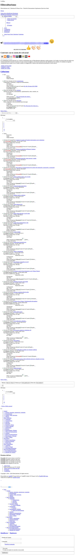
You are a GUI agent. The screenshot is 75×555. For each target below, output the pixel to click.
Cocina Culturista (16, 505)
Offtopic (11, 496)
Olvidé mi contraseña (10, 544)
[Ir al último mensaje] (36, 146)
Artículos (18, 90)
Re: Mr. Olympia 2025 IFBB (30, 86)
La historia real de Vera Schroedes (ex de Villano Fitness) (26, 271)
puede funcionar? (17, 368)
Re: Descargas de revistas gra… (31, 105)
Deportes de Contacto (14, 530)
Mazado (7, 243)
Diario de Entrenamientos (15, 513)
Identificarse (10, 13)
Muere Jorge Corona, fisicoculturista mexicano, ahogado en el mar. (28, 359)
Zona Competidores (11, 522)
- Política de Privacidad (6, 65)
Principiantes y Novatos (14, 514)
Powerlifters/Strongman (14, 526)
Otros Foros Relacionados (12, 527)
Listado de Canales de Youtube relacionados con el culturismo (30, 140)
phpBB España (16, 477)
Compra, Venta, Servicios (15, 494)
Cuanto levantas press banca (19, 186)
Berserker (18, 220)
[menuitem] (11, 18)
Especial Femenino (13, 519)
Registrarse (15, 13)
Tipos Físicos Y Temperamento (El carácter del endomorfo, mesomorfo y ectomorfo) (35, 167)
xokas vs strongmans (18, 251)
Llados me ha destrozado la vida (20, 222)
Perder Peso (12, 521)
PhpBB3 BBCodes (43, 476)
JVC (6, 214)
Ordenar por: (18, 382)
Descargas (18, 100)
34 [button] (4, 129)
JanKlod (10, 107)
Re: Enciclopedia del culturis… (24, 96)
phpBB (10, 476)
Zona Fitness (9, 517)
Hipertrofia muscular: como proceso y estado (26, 158)
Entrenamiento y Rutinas (15, 509)
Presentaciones (12, 493)
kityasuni (7, 178)
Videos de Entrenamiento (18, 510)
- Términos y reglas (5, 67)
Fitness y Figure (13, 525)
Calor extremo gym (17, 204)
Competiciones (19, 81)
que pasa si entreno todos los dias (21, 292)
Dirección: (33, 382)
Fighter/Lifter (19, 239)
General (8, 490)
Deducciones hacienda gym (19, 242)
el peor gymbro (16, 232)
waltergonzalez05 (12, 98)
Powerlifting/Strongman (14, 528)
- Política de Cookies (5, 68)
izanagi (10, 87)
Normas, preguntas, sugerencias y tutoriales (19, 492)
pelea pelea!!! (16, 340)
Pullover (18, 259)
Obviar (2, 10)
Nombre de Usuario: (6, 537)
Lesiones (11, 511)
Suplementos (12, 506)
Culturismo (5, 71)
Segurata (18, 183)
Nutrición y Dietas (13, 504)
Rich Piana (7, 205)
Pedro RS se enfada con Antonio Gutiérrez (27, 349)
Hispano (7, 351)
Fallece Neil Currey (17, 311)
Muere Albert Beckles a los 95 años (21, 213)
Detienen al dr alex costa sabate (20, 281)
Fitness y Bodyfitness (14, 518)
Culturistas (11, 523)
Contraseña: (4, 541)
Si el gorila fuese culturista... (19, 321)
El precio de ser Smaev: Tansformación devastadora (25, 301)
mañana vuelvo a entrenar (19, 195)
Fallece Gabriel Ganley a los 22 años (21, 176)
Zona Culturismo (10, 497)
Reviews (14, 507)
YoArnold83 (8, 141)
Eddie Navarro (8, 272)
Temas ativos (4, 13)
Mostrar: (4, 382)
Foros (5, 489)
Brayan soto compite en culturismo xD (22, 330)
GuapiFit (18, 229)
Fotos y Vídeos (12, 515)
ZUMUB (46, 43)
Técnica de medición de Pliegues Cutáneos (25, 149)
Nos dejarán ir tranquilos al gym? (21, 262)
